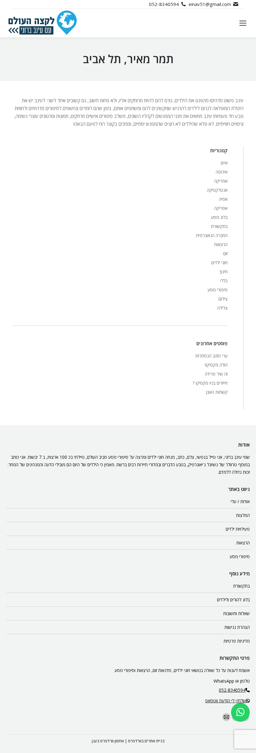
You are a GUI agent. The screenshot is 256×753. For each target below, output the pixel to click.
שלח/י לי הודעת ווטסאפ (225, 701)
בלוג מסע (219, 217)
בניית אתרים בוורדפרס (146, 741)
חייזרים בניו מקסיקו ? (210, 383)
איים (224, 163)
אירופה (222, 172)
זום (225, 253)
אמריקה (221, 181)
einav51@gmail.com (210, 4)
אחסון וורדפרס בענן (108, 741)
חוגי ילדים (219, 262)
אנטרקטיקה (217, 190)
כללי (224, 281)
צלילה (222, 308)
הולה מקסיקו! (216, 365)
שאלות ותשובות (236, 613)
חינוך (223, 272)
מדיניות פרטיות (237, 641)
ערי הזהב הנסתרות (211, 356)
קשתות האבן (217, 392)
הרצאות (221, 244)
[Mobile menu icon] (243, 23)
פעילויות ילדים (238, 529)
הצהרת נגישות (237, 627)
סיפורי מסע (218, 290)
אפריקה (221, 208)
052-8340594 (164, 4)
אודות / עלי (240, 501)
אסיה (223, 199)
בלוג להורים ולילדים (233, 600)
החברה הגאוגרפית (212, 235)
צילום (223, 299)
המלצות (243, 515)
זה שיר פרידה (216, 374)
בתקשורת (219, 226)
